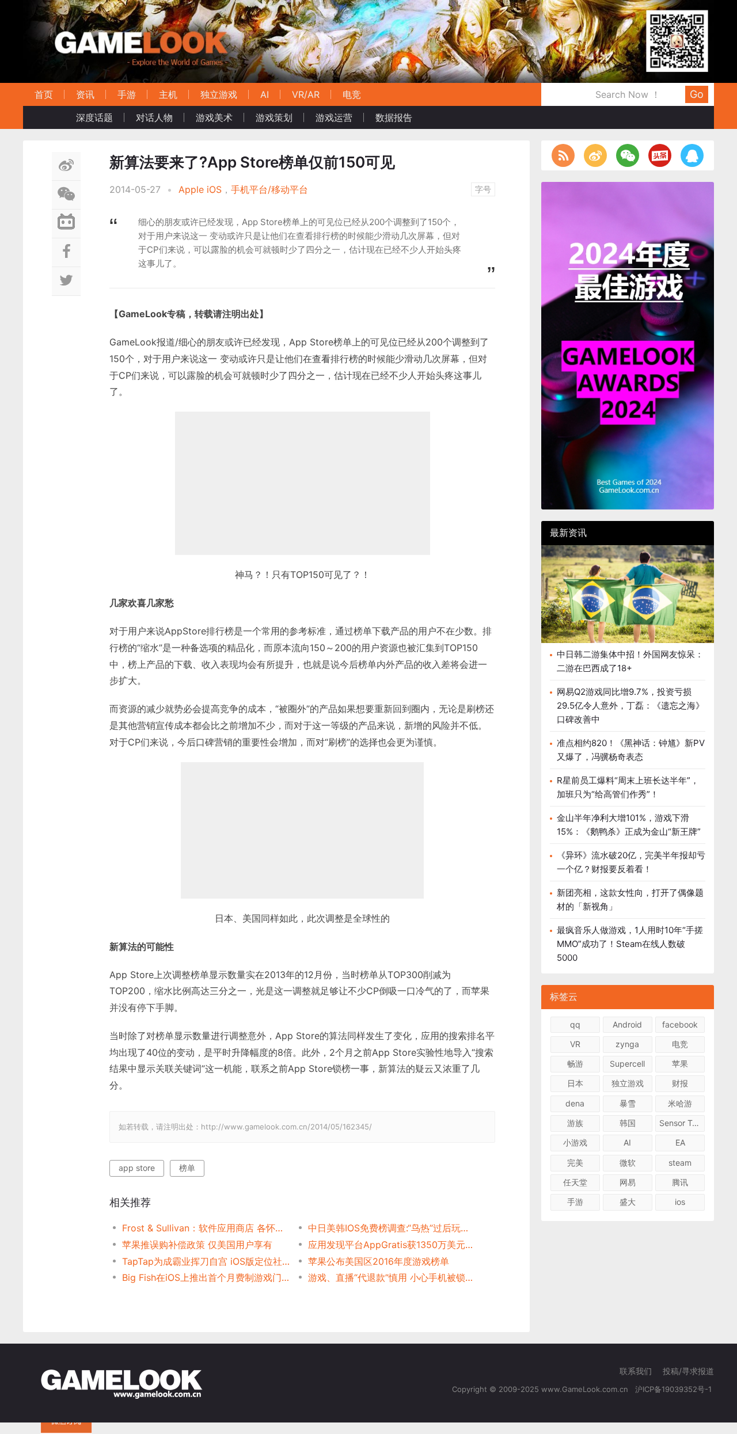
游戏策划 (274, 117)
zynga (627, 1044)
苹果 (680, 1063)
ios (680, 1202)
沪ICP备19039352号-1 (674, 1389)
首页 (44, 94)
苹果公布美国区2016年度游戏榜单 (378, 1261)
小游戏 (575, 1142)
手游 (126, 94)
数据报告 (393, 117)
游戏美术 (214, 117)
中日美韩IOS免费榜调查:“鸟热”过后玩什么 (392, 1228)
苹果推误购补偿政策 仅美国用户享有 (197, 1244)
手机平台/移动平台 (269, 189)
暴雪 (628, 1103)
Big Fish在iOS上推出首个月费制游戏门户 (206, 1277)
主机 (168, 94)
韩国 (628, 1123)
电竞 (352, 94)
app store (137, 1168)
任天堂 (575, 1182)
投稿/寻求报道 (688, 1371)
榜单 (187, 1168)
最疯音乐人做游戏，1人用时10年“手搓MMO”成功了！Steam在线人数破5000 (630, 944)
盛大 (628, 1202)
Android (627, 1024)
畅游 (575, 1063)
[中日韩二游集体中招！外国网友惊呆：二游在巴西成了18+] (627, 602)
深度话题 (94, 117)
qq (575, 1024)
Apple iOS (200, 189)
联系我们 (636, 1371)
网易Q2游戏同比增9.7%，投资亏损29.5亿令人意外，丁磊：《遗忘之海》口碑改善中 (630, 705)
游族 (575, 1123)
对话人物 (154, 117)
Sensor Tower (682, 1123)
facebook (680, 1024)
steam (680, 1162)
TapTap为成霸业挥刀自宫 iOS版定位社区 (206, 1261)
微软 (628, 1162)
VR (575, 1044)
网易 (628, 1182)
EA (680, 1142)
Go (697, 94)
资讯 (85, 94)
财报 (680, 1083)
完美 (575, 1162)
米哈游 (680, 1103)
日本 (575, 1083)
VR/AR (306, 94)
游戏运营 (334, 117)
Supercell (627, 1063)
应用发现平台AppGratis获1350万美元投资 (392, 1244)
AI (264, 94)
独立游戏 (218, 94)
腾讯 (680, 1182)
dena (574, 1103)
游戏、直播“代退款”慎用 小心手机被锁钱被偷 (392, 1277)
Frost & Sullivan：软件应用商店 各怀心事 (206, 1228)
